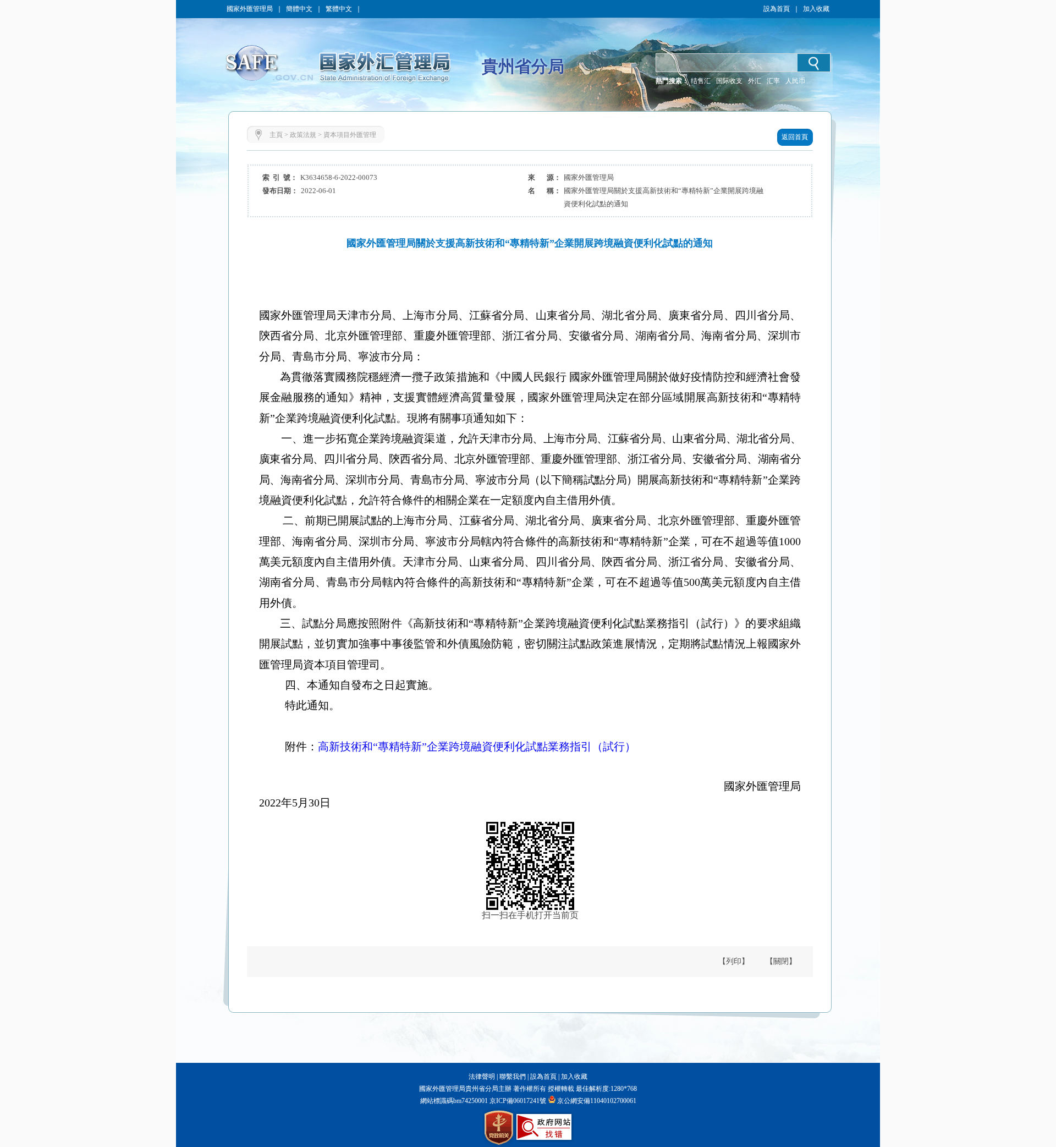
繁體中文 (339, 9)
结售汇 (701, 81)
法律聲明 (482, 1076)
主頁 (276, 135)
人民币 (795, 81)
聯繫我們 (512, 1076)
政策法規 (303, 135)
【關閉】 (781, 961)
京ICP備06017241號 (517, 1101)
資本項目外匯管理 (349, 135)
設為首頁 (776, 9)
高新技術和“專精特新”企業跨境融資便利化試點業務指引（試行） (477, 746)
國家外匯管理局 (250, 9)
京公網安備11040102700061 (596, 1101)
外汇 (754, 81)
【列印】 (733, 961)
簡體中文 (299, 9)
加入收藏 (816, 9)
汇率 (773, 81)
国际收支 (729, 81)
